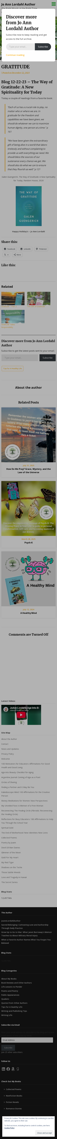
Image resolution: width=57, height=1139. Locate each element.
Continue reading (15, 54)
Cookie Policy (9, 1128)
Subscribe (43, 46)
